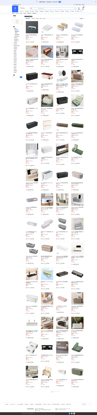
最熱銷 (41, 18)
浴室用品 (15, 50)
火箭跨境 (17, 13)
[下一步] (61, 392)
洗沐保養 (15, 61)
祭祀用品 (15, 72)
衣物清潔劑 (15, 47)
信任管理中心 (32, 404)
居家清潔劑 (15, 48)
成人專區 (15, 69)
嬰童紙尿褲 (15, 70)
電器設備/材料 (16, 40)
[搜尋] (75, 8)
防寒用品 (15, 67)
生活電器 (24, 13)
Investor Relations (12, 404)
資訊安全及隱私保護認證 (55, 404)
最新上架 (44, 18)
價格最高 (37, 18)
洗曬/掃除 (15, 55)
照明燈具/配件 (16, 39)
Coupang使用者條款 (20, 404)
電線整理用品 (29, 13)
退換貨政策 (26, 404)
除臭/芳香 (15, 58)
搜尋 (21, 77)
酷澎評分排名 (28, 18)
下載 (59, 1)
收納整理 (15, 53)
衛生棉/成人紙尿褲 (16, 45)
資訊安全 (48, 404)
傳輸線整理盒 (34, 13)
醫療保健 (15, 64)
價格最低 (33, 18)
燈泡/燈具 (15, 37)
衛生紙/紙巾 (15, 44)
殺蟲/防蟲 (15, 59)
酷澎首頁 (13, 13)
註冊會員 (77, 4)
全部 (31, 8)
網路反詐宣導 (69, 404)
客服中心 (80, 4)
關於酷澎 (6, 404)
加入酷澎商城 (63, 404)
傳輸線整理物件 (17, 34)
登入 (74, 4)
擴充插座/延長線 (16, 36)
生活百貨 (15, 56)
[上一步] (48, 392)
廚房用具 (15, 51)
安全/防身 (15, 62)
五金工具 (15, 66)
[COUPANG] (30, 409)
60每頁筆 (81, 18)
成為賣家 (83, 4)
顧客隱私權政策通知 (38, 404)
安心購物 (44, 404)
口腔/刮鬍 (15, 42)
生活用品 (21, 13)
